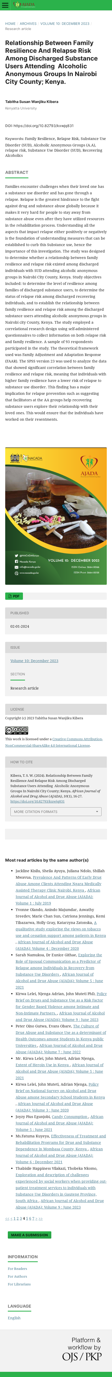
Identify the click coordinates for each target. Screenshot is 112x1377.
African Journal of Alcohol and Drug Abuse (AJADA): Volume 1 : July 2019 (58, 897)
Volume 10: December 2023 (64, 23)
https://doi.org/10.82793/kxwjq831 (44, 125)
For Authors (17, 1276)
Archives (28, 23)
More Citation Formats (35, 812)
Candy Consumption (70, 1116)
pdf (16, 596)
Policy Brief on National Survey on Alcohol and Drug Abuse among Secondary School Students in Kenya (60, 1091)
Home (10, 23)
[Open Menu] (5, 5)
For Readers (17, 1268)
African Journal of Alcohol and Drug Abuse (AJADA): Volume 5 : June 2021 (59, 981)
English (14, 1317)
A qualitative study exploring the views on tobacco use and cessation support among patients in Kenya (61, 929)
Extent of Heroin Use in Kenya (43, 1064)
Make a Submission (29, 1235)
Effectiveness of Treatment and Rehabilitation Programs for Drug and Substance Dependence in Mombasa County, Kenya (61, 1142)
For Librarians (19, 1284)
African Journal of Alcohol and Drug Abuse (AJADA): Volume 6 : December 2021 (59, 1155)
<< (7, 1218)
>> (41, 1218)
